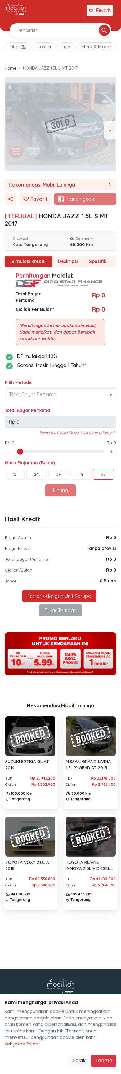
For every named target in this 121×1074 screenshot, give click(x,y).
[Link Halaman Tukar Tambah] (78, 10)
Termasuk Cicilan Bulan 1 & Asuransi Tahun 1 (76, 433)
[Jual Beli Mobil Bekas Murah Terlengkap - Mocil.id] (16, 9)
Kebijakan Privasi (22, 1044)
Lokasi (44, 47)
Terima (103, 1060)
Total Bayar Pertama (27, 410)
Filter (14, 47)
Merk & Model (96, 47)
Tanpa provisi (101, 548)
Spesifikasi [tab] (101, 261)
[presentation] (110, 130)
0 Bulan (108, 581)
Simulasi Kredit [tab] (28, 261)
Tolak (79, 1060)
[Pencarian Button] (104, 30)
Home (10, 68)
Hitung (60, 490)
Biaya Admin (18, 537)
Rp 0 (111, 537)
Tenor (10, 581)
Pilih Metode (18, 382)
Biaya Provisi (18, 548)
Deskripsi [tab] (68, 261)
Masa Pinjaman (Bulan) (30, 463)
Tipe (65, 47)
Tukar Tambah (60, 610)
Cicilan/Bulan (18, 570)
